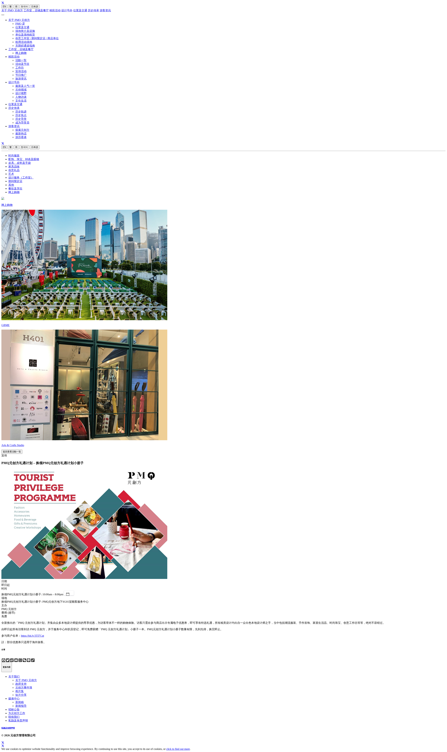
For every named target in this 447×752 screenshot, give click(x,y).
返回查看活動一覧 (12, 451)
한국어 (24, 6)
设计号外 (66, 10)
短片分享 (21, 694)
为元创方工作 (16, 713)
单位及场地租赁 (25, 34)
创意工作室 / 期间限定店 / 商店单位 (37, 38)
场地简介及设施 (25, 30)
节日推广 (21, 74)
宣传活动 (21, 71)
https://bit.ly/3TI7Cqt (32, 635)
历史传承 (93, 10)
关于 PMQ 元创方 (12, 10)
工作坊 (19, 67)
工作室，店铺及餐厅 (36, 10)
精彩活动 (55, 10)
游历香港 (21, 137)
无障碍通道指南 (25, 45)
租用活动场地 (23, 41)
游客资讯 (105, 10)
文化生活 (21, 100)
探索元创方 (22, 129)
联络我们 (14, 716)
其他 (11, 184)
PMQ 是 (20, 23)
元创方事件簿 (23, 687)
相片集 (19, 691)
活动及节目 (22, 63)
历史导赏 (21, 118)
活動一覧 (21, 60)
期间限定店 (15, 181)
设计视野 (21, 93)
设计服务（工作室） (21, 177)
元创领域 (21, 89)
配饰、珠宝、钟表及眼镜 (23, 159)
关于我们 (14, 676)
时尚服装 (14, 155)
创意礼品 (14, 170)
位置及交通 (80, 10)
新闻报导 (21, 705)
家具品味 (14, 166)
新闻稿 (19, 702)
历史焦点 (21, 115)
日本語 (34, 6)
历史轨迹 (21, 111)
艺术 (11, 173)
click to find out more (178, 748)
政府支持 (21, 683)
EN (4, 6)
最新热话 (21, 133)
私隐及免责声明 (18, 720)
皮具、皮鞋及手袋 (19, 162)
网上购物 (21, 52)
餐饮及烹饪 (15, 188)
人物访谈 (21, 96)
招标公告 (14, 709)
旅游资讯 (21, 78)
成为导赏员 (22, 122)
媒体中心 (14, 698)
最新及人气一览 (25, 85)
